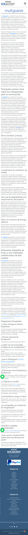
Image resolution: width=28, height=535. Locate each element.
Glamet (14, 478)
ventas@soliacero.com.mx (19, 316)
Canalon (14, 482)
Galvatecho (14, 476)
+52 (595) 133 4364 (21, 314)
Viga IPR (14, 500)
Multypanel (14, 487)
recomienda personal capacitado (12, 430)
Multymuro (14, 475)
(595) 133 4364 (5, 314)
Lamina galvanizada (14, 514)
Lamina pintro (14, 512)
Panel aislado (14, 485)
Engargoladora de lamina (14, 509)
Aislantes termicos (14, 502)
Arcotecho (14, 481)
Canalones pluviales (14, 497)
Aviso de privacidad (14, 456)
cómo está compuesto (12, 360)
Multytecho (14, 473)
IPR (14, 523)
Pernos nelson (14, 505)
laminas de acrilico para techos (14, 499)
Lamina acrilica (14, 484)
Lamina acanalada (14, 479)
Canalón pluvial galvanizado (21, 522)
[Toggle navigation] (25, 3)
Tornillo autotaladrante (14, 508)
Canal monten (14, 506)
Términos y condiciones (14, 455)
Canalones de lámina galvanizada (7, 522)
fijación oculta (14, 384)
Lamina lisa (14, 511)
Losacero (14, 472)
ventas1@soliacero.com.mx (7, 318)
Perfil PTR (14, 503)
